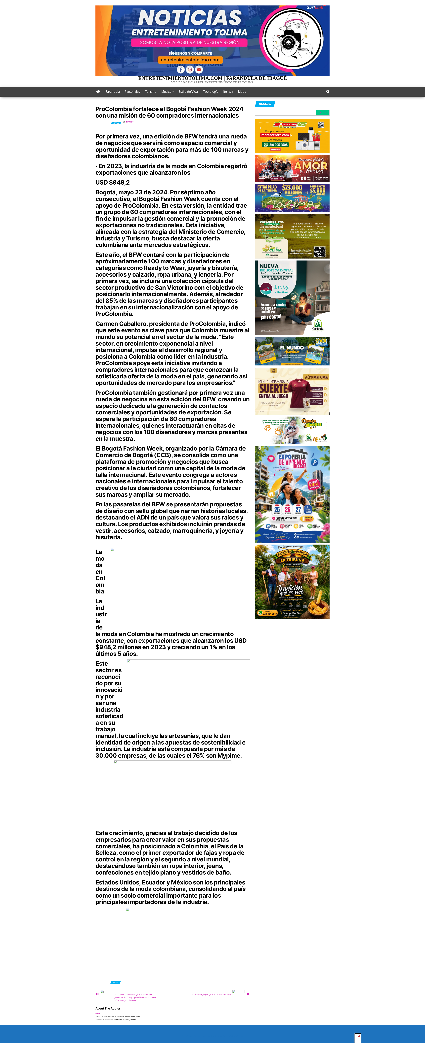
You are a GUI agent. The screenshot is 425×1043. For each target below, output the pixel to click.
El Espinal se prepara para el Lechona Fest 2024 (211, 994)
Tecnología (210, 92)
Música (166, 92)
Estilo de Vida (188, 92)
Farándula (113, 92)
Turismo (150, 92)
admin (129, 122)
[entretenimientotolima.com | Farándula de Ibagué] (98, 92)
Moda (242, 92)
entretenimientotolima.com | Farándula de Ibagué (212, 78)
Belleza (228, 92)
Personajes (132, 92)
